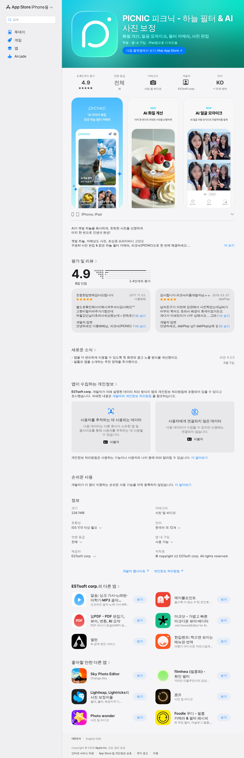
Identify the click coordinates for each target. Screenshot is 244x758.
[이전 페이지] (66, 82)
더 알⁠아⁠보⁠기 (199, 457)
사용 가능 (162, 542)
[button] (31, 32)
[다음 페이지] (239, 82)
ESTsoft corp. (81, 556)
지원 (155, 753)
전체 (74, 542)
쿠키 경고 (142, 753)
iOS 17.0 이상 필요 (84, 527)
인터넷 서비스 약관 (82, 753)
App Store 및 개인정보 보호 (115, 753)
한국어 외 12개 (165, 527)
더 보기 (229, 245)
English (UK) (93, 739)
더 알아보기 (183, 485)
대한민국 (76, 739)
